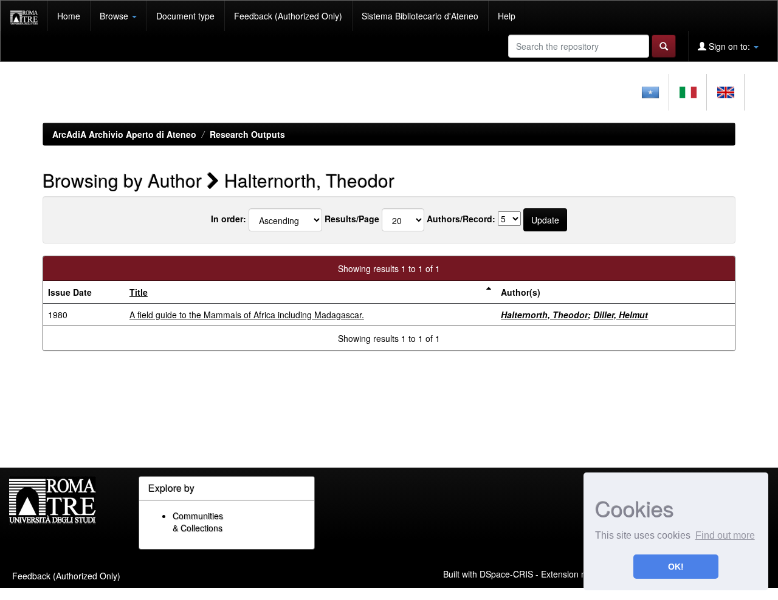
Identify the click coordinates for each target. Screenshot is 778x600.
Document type (185, 16)
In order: (228, 219)
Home (68, 16)
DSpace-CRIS (506, 573)
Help (506, 16)
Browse (115, 16)
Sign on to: (729, 46)
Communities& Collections (198, 522)
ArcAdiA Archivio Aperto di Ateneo (124, 134)
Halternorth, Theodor (544, 315)
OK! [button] (676, 566)
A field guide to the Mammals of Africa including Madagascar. (246, 315)
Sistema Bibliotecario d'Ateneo (420, 16)
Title (138, 292)
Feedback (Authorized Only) (288, 16)
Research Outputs (247, 134)
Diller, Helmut (620, 315)
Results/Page (352, 219)
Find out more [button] (725, 535)
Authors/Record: (461, 219)
